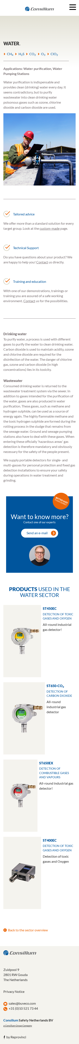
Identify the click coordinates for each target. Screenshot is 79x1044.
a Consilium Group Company (17, 1025)
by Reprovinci (16, 1037)
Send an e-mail (37, 533)
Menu (72, 7)
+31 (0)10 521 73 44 (23, 1008)
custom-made (50, 228)
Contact (42, 262)
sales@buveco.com (22, 1003)
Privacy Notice (13, 991)
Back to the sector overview (28, 930)
